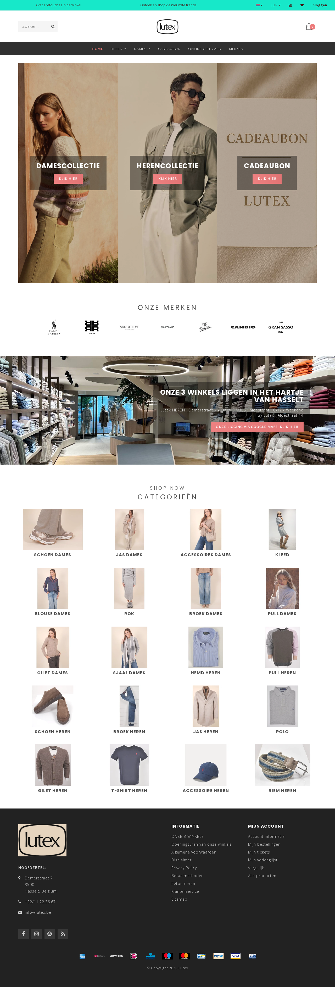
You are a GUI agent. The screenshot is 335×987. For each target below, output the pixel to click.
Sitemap (179, 899)
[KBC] (150, 956)
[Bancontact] (201, 956)
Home (97, 48)
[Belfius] (99, 956)
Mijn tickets (259, 852)
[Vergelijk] (291, 5)
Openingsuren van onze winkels (201, 844)
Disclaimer (181, 859)
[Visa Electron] (252, 956)
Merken (236, 48)
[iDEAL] (133, 956)
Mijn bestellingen (264, 844)
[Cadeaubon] (116, 956)
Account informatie (266, 836)
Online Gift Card (204, 48)
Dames (140, 48)
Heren (116, 48)
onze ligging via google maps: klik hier (257, 427)
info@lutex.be (38, 912)
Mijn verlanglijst (263, 859)
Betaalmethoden (187, 875)
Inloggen (319, 5)
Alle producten (262, 875)
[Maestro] (167, 956)
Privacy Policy (184, 867)
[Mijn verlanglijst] (302, 5)
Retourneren (183, 883)
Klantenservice (185, 891)
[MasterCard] (184, 956)
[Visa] (235, 956)
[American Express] (82, 956)
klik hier (68, 178)
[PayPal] (218, 956)
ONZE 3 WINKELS (187, 836)
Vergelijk (256, 867)
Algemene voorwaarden (193, 852)
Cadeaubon (169, 48)
